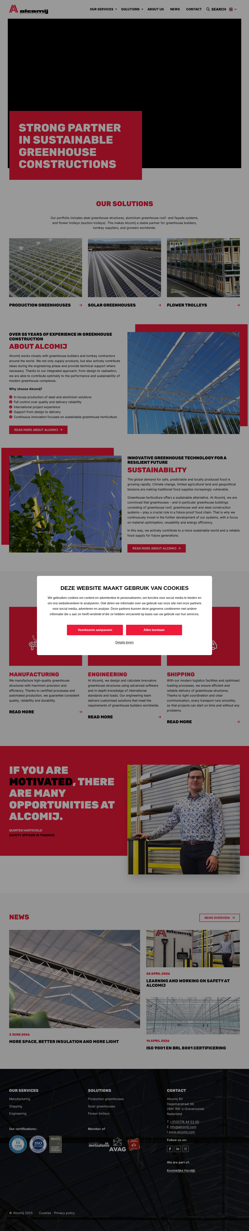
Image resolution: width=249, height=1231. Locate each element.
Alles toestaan (154, 630)
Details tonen (124, 642)
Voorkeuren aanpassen (95, 630)
